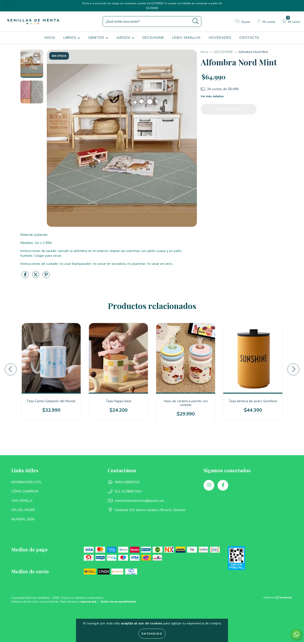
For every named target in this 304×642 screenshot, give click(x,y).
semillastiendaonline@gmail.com (139, 500)
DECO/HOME (153, 37)
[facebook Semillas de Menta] (14, 3)
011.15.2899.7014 (128, 491)
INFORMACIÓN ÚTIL (26, 482)
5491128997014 (127, 482)
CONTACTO (249, 37)
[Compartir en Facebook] (26, 276)
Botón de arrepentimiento (118, 601)
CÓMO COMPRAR (24, 491)
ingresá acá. (88, 601)
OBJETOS (96, 37)
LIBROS (70, 37)
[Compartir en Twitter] (36, 276)
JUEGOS (124, 37)
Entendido (152, 634)
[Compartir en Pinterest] (46, 276)
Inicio (204, 52)
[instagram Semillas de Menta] (7, 3)
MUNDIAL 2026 (22, 519)
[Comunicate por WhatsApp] (296, 634)
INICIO (50, 37)
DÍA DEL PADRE (23, 510)
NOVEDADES (220, 37)
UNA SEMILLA (22, 500)
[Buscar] (195, 21)
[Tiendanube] (278, 598)
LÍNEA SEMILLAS (186, 37)
